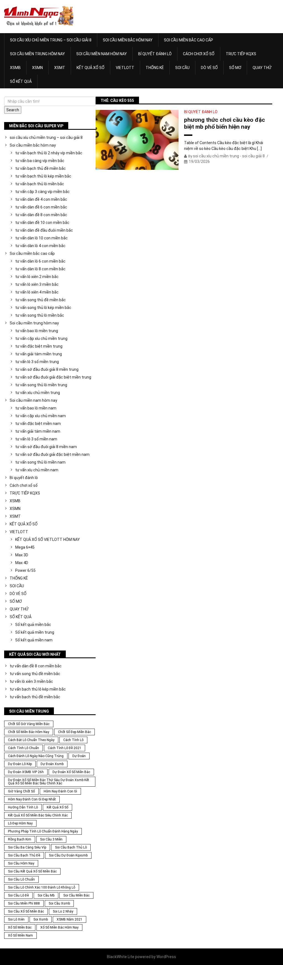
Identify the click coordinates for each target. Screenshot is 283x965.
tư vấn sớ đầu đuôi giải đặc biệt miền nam (52, 454)
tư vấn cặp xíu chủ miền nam (40, 416)
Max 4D (21, 563)
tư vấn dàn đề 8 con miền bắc (41, 215)
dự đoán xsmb (52, 764)
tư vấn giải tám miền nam (37, 431)
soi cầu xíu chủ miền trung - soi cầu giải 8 (229, 156)
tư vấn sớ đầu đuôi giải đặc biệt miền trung (53, 377)
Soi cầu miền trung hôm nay (37, 54)
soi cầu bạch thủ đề (24, 855)
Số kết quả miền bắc (33, 624)
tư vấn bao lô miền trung (36, 331)
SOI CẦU (182, 67)
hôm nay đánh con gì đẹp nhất (32, 799)
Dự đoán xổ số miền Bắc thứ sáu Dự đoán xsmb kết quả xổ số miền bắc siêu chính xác (48, 781)
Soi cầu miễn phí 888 (24, 903)
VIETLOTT (125, 67)
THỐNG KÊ (155, 67)
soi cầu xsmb (59, 903)
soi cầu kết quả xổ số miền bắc (32, 871)
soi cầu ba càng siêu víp (27, 847)
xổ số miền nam (20, 935)
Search (12, 110)
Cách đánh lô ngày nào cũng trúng (36, 756)
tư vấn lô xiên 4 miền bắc (37, 292)
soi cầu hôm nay (21, 863)
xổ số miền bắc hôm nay (59, 927)
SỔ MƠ (235, 67)
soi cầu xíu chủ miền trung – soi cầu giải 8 (50, 40)
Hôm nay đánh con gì (60, 791)
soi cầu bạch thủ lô (71, 847)
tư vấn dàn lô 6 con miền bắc (40, 261)
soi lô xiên (16, 919)
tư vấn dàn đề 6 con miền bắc (41, 207)
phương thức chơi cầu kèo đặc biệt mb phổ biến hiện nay (224, 123)
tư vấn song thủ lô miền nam (40, 462)
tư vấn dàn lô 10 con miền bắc (41, 238)
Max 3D (21, 555)
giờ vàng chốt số (21, 791)
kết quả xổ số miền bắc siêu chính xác (38, 815)
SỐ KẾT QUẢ (21, 81)
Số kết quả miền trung (34, 632)
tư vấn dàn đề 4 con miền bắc (41, 199)
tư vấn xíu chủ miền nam (36, 470)
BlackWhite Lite (120, 957)
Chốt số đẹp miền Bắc (74, 732)
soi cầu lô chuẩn (21, 879)
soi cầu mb (46, 895)
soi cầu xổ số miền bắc (26, 911)
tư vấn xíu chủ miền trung (37, 392)
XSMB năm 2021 (69, 919)
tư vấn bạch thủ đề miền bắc (40, 168)
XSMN (37, 67)
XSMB (15, 67)
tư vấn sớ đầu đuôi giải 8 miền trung (46, 369)
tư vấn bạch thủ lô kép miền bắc (43, 176)
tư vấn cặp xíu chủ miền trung (41, 338)
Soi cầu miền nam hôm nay (101, 54)
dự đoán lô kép (20, 764)
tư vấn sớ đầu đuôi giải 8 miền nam (46, 447)
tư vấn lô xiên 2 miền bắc (37, 276)
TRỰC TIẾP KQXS (241, 54)
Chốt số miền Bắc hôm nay (28, 732)
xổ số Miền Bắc (20, 927)
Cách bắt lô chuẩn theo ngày (31, 740)
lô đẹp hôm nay (20, 823)
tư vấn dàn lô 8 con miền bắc (40, 269)
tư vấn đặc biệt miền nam (38, 423)
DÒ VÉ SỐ (209, 67)
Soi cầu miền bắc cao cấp (188, 40)
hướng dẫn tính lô (23, 807)
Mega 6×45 (25, 547)
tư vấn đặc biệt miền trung (38, 346)
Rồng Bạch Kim (19, 839)
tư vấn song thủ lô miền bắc (39, 315)
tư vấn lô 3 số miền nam (36, 439)
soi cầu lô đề (18, 895)
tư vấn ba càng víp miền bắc (39, 160)
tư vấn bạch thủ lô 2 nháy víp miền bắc (48, 153)
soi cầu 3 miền (51, 839)
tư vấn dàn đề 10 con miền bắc (42, 222)
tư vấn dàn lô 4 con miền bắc (40, 246)
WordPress (166, 957)
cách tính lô (73, 740)
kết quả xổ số (57, 807)
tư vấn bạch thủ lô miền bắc (39, 184)
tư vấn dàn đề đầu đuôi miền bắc (44, 230)
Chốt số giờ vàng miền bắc (28, 724)
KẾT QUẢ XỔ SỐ (90, 67)
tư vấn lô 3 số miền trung (37, 361)
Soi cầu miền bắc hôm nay (128, 40)
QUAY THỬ (262, 67)
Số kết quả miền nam (34, 640)
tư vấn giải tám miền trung (38, 354)
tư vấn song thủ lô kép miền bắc (43, 307)
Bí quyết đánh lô (155, 54)
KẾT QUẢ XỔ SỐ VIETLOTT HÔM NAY (47, 539)
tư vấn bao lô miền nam (35, 408)
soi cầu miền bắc (76, 895)
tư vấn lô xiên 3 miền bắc (37, 284)
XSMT (59, 67)
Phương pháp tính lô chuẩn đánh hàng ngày (43, 831)
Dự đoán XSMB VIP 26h (26, 772)
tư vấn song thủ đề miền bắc (40, 300)
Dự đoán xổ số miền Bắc (71, 772)
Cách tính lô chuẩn (23, 748)
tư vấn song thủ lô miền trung (41, 385)
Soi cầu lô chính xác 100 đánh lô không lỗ (41, 887)
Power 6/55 (25, 570)
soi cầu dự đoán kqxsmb (68, 855)
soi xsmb (40, 919)
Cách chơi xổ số (198, 54)
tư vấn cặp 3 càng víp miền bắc (42, 191)
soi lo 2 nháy (63, 911)
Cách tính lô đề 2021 (64, 748)
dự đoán (79, 756)
